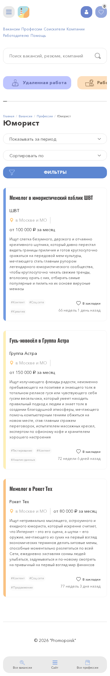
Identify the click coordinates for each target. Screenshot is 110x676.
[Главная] (23, 12)
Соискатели (54, 29)
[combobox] (55, 139)
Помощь (38, 35)
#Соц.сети (36, 302)
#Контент (18, 302)
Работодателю (16, 35)
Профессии (31, 29)
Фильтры (55, 172)
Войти (86, 12)
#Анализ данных (23, 460)
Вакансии (11, 29)
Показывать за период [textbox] (32, 139)
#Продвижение (22, 587)
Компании (76, 29)
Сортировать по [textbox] (26, 155)
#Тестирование (21, 451)
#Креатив (18, 311)
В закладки (91, 303)
